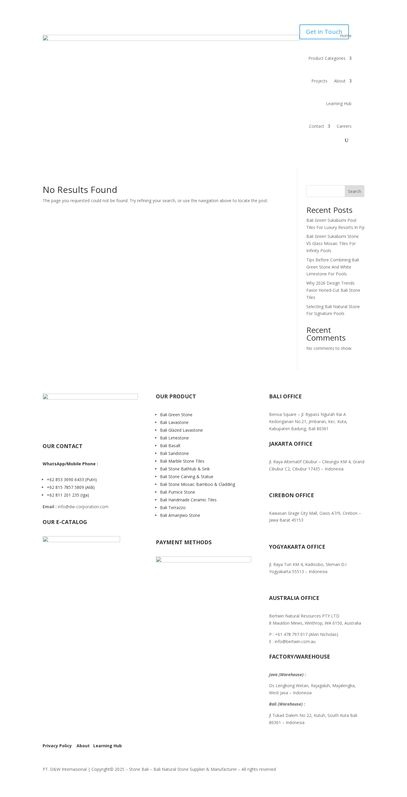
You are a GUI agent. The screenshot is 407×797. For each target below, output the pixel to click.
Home (346, 35)
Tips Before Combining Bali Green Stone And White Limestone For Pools (332, 267)
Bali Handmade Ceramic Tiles (188, 500)
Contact (316, 126)
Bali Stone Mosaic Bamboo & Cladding (197, 484)
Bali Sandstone (174, 453)
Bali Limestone (174, 438)
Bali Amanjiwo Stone (180, 515)
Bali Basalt (170, 445)
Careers (344, 126)
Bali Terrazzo (173, 507)
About (340, 81)
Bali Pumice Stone (177, 492)
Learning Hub (339, 103)
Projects (319, 81)
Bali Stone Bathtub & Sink (185, 469)
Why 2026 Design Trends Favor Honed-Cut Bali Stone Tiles (333, 290)
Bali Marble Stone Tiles (182, 461)
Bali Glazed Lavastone (181, 430)
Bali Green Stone (176, 414)
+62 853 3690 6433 (66, 479)
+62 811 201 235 (63, 495)
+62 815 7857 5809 (66, 487)
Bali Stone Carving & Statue (186, 476)
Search (354, 191)
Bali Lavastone (174, 422)
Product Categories (327, 58)
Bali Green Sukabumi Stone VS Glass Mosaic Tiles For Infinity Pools (332, 243)
